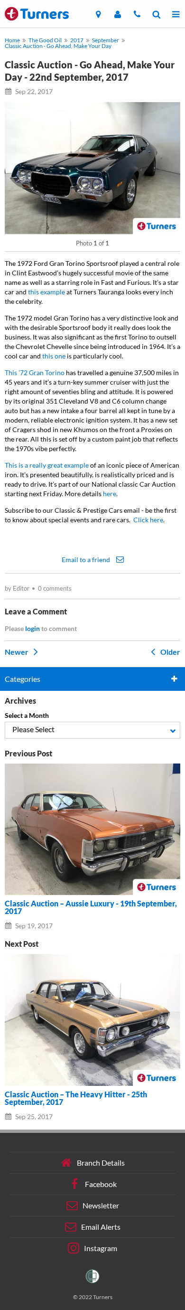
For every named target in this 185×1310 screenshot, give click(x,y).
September (105, 40)
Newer (17, 651)
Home (12, 40)
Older (169, 651)
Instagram (100, 1247)
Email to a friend (86, 559)
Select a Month (27, 715)
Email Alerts (100, 1226)
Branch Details (101, 1162)
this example (46, 292)
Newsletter (101, 1204)
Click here (148, 520)
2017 (76, 40)
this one (53, 356)
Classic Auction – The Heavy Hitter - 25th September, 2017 (76, 1098)
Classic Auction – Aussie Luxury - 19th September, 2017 (91, 907)
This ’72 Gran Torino (35, 372)
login (32, 628)
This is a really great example (47, 465)
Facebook (101, 1183)
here (109, 494)
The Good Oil (45, 40)
